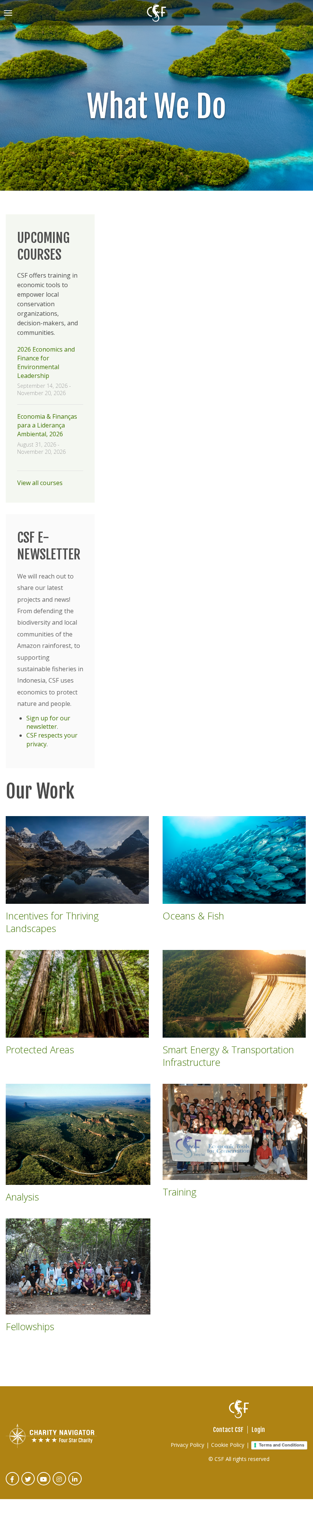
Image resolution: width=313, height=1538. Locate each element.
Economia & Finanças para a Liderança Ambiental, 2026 (47, 425)
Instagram (59, 1484)
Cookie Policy (227, 1444)
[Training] (235, 1132)
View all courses (40, 483)
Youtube (44, 1484)
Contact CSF (228, 1430)
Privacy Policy (187, 1444)
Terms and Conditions (281, 1445)
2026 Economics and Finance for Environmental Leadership (46, 362)
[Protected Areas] (78, 994)
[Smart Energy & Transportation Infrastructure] (235, 994)
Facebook (12, 1484)
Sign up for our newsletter (48, 722)
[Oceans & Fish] (235, 860)
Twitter (28, 1484)
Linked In (75, 1484)
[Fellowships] (78, 1266)
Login (258, 1430)
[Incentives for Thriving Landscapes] (78, 860)
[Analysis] (78, 1134)
